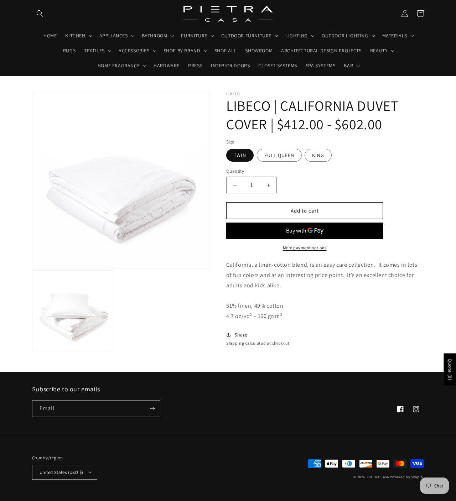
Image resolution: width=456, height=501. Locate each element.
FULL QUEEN (279, 155)
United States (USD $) (61, 472)
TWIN (240, 155)
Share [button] (241, 335)
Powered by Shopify (407, 477)
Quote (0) (450, 369)
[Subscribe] (152, 408)
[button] (40, 13)
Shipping (235, 343)
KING (318, 155)
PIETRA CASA (378, 477)
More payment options (305, 247)
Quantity (235, 171)
